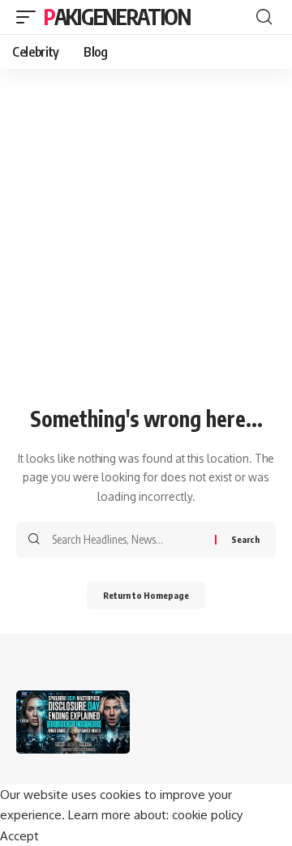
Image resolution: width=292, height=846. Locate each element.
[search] (264, 17)
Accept (19, 836)
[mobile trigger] (30, 17)
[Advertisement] (146, 247)
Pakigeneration (117, 16)
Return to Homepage (146, 595)
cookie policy (207, 814)
